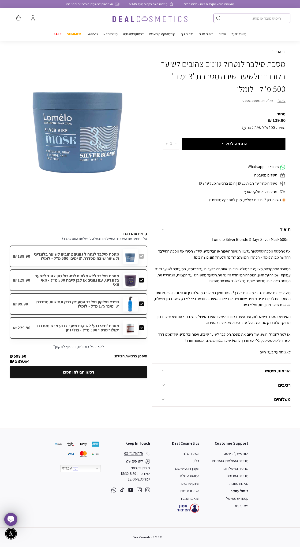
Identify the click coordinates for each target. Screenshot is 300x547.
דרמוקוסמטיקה (133, 34)
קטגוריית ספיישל (237, 498)
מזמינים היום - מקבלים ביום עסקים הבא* (209, 4)
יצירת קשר (241, 505)
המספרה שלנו (189, 476)
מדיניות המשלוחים (236, 468)
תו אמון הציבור (189, 498)
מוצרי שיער (239, 34)
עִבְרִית (67, 468)
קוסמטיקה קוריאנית (162, 34)
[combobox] (252, 18)
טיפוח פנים (206, 34)
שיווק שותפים (190, 483)
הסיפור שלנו (191, 453)
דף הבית (279, 51)
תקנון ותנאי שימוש (187, 468)
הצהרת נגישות (189, 490)
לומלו (281, 100)
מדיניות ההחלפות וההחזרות (230, 461)
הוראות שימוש (278, 371)
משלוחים (282, 399)
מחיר (281, 114)
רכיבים (284, 385)
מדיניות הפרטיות (237, 476)
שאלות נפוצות (238, 483)
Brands (92, 34)
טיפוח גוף (187, 34)
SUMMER (74, 34)
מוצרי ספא (110, 34)
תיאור (285, 229)
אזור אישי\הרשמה (236, 453)
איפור (222, 34)
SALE (57, 34)
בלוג (196, 461)
